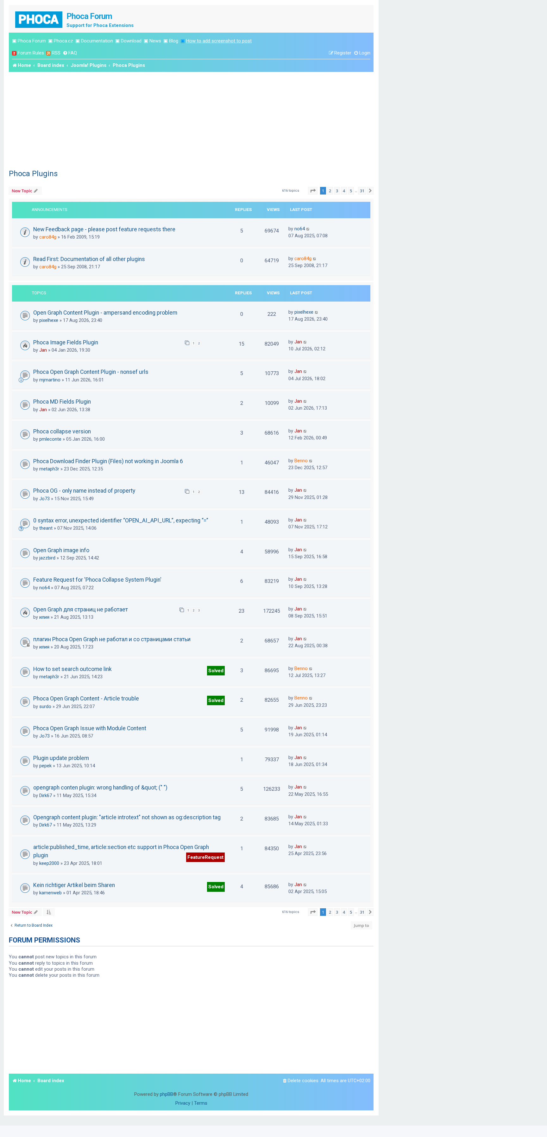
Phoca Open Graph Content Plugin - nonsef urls (90, 372)
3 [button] (337, 191)
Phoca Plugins (33, 173)
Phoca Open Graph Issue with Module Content (89, 728)
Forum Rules (31, 53)
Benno (301, 460)
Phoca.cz (63, 41)
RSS (56, 53)
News (155, 41)
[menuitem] (70, 53)
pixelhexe (48, 320)
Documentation (97, 41)
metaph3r (49, 469)
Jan (43, 350)
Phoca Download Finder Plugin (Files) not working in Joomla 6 (108, 461)
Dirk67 (45, 795)
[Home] (39, 18)
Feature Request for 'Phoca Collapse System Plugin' (97, 580)
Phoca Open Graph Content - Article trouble (86, 698)
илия (44, 617)
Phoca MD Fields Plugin (62, 402)
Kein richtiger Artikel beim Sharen (74, 885)
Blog (173, 41)
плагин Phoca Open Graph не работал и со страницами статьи (112, 639)
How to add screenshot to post (219, 41)
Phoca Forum (32, 41)
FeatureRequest (205, 857)
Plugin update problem (61, 758)
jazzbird (47, 558)
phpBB (166, 1094)
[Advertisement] (191, 119)
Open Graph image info (61, 550)
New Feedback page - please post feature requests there (104, 229)
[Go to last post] (308, 228)
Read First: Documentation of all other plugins (89, 259)
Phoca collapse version (62, 431)
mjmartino (49, 380)
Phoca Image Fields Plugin (65, 342)
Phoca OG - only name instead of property (84, 491)
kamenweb (50, 893)
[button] (313, 191)
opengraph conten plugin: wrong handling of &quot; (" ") (100, 787)
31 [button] (362, 191)
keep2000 (49, 863)
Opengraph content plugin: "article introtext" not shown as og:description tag (127, 817)
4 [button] (344, 191)
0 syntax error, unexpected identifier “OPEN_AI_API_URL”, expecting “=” (120, 520)
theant (46, 528)
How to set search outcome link (72, 669)
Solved (215, 671)
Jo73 (44, 498)
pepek (45, 766)
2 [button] (330, 191)
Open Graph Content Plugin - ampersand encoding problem (105, 313)
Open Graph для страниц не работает (80, 609)
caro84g (47, 237)
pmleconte (50, 439)
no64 (299, 229)
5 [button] (351, 191)
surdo (45, 706)
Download (131, 41)
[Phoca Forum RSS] (48, 53)
